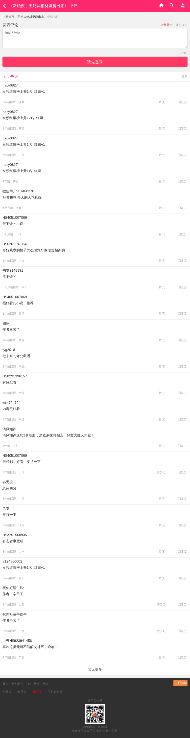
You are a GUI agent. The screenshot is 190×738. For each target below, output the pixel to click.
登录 (167, 25)
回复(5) (183, 604)
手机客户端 (55, 692)
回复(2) (183, 155)
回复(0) (183, 181)
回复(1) (183, 102)
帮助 (37, 684)
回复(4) (183, 472)
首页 (5, 684)
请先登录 (95, 62)
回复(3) (183, 393)
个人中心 (17, 684)
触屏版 (22, 692)
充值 (28, 684)
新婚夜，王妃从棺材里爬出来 (24, 17)
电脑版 (6, 692)
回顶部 (182, 683)
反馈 (45, 684)
